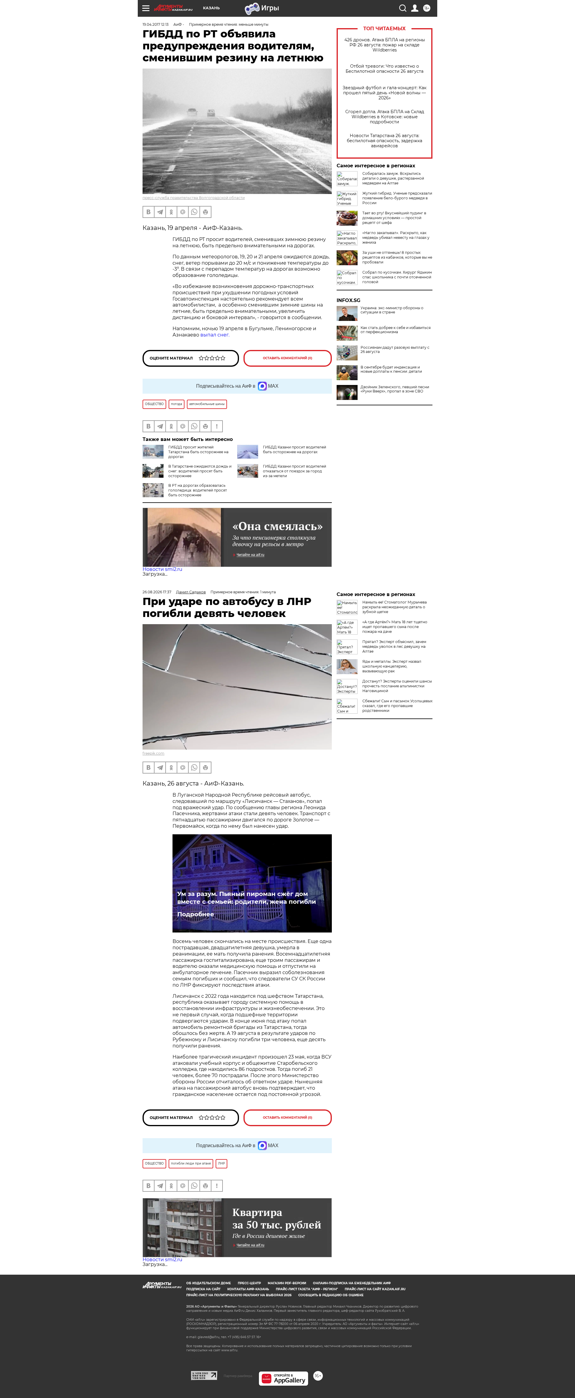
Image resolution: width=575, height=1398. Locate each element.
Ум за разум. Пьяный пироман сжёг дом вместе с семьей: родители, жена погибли (246, 897)
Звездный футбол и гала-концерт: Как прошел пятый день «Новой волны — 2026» (384, 93)
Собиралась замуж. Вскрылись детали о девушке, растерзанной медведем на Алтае (393, 178)
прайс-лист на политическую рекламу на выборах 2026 (238, 1295)
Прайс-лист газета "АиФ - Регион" (307, 1289)
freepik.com (153, 753)
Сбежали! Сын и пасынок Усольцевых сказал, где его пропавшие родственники (397, 706)
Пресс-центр (249, 1283)
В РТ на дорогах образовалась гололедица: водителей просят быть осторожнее (197, 490)
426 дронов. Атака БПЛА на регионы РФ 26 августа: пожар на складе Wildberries (384, 45)
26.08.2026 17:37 (157, 592)
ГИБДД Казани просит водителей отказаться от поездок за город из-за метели (294, 471)
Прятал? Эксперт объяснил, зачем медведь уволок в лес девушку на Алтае (394, 646)
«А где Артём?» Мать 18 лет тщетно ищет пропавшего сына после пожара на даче (394, 627)
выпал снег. (214, 335)
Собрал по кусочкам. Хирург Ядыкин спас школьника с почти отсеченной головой (397, 277)
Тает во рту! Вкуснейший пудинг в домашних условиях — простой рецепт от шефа (394, 218)
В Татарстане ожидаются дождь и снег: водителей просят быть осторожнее (199, 471)
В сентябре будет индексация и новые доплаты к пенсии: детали (391, 369)
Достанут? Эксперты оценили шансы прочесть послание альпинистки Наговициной (397, 686)
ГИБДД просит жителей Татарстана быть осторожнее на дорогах (198, 452)
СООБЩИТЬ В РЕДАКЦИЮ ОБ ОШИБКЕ (331, 1295)
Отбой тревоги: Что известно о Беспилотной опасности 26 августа (384, 69)
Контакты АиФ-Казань (248, 1289)
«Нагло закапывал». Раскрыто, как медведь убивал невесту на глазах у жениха (395, 238)
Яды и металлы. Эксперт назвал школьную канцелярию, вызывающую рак (391, 666)
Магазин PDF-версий (287, 1283)
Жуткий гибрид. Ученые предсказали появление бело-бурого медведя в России (397, 198)
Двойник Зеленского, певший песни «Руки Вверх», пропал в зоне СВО (395, 389)
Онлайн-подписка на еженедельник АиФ (352, 1283)
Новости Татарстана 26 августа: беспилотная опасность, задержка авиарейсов (384, 140)
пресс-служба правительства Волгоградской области (194, 197)
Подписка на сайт (203, 1289)
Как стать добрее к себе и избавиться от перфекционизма (396, 330)
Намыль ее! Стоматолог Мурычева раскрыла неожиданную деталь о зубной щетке (394, 607)
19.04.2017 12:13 (156, 24)
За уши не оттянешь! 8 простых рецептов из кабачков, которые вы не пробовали (397, 257)
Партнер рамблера (238, 1376)
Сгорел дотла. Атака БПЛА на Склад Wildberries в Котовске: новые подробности (384, 117)
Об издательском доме (208, 1283)
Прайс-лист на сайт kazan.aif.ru (375, 1289)
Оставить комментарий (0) (287, 358)
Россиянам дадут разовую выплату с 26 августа (395, 349)
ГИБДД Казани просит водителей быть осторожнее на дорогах (294, 449)
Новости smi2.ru (162, 569)
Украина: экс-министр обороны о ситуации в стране (392, 310)
